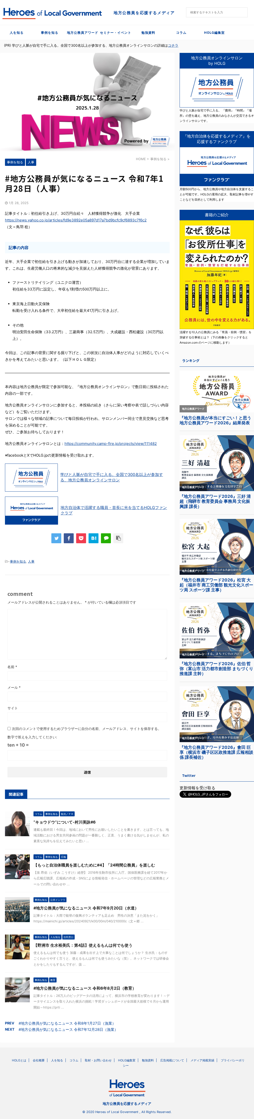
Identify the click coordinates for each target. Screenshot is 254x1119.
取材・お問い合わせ (98, 1060)
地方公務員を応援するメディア (127, 1103)
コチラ (173, 45)
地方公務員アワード (82, 33)
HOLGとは (19, 1060)
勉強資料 (148, 33)
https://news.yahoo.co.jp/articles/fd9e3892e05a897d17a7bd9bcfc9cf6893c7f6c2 (76, 220)
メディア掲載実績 (202, 1060)
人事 (31, 561)
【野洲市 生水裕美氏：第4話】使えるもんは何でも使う (82, 945)
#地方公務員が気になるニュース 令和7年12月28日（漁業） (68, 1029)
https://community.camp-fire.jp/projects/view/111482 (110, 443)
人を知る (17, 33)
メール (14, 687)
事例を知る (49, 33)
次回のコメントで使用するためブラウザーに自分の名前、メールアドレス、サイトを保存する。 (86, 728)
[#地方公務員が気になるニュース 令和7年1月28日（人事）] (93, 538)
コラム (181, 33)
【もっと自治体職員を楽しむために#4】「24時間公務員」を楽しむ (94, 865)
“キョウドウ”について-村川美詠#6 (64, 822)
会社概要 (39, 1060)
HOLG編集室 (214, 33)
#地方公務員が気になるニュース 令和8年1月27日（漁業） (67, 1023)
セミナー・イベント (115, 33)
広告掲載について (172, 1060)
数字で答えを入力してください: (32, 737)
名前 (12, 667)
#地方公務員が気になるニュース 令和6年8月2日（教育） (84, 988)
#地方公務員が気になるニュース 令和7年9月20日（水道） (86, 907)
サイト (12, 708)
